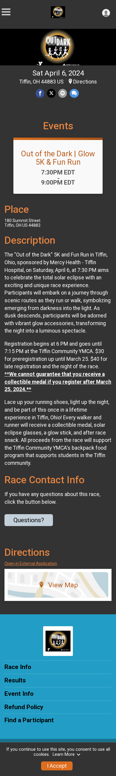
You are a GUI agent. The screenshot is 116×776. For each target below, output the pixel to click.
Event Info (19, 693)
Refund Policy (23, 707)
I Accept (57, 766)
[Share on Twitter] (51, 93)
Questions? (28, 520)
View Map (63, 585)
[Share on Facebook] (40, 93)
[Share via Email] (62, 93)
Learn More (64, 754)
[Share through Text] (74, 93)
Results (15, 680)
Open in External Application (30, 563)
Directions (85, 82)
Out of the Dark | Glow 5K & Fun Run (58, 157)
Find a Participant (29, 720)
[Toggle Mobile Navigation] (6, 12)
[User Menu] (106, 13)
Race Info (17, 666)
